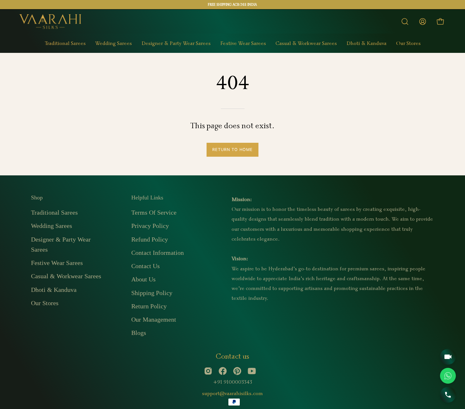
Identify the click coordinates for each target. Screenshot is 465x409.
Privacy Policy (150, 225)
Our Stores (45, 302)
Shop (37, 197)
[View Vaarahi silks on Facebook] (222, 371)
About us (143, 279)
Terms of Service (154, 212)
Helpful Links (147, 197)
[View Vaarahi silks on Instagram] (208, 371)
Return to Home (232, 149)
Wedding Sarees (51, 225)
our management (153, 319)
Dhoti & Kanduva (54, 289)
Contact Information (157, 252)
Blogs (138, 332)
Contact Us (145, 265)
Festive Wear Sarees (57, 262)
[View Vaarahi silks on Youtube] (252, 371)
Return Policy (149, 306)
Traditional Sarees (54, 212)
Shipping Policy (151, 292)
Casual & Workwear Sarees (66, 276)
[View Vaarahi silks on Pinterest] (237, 371)
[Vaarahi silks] (50, 21)
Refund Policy (149, 239)
